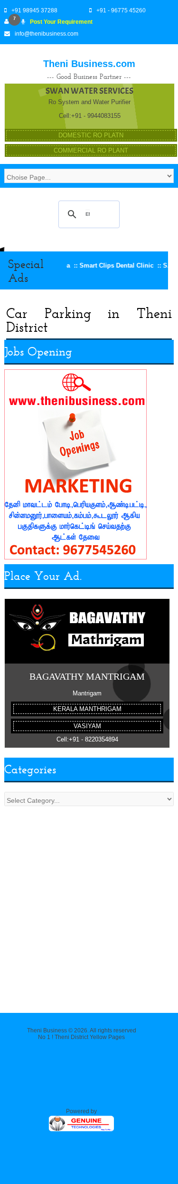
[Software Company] (81, 1130)
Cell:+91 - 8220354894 (87, 739)
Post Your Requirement (61, 22)
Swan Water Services (89, 91)
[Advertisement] (89, 905)
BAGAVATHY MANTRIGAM (87, 676)
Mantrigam (87, 693)
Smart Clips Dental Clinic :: (110, 265)
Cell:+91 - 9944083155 (90, 115)
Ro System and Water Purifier (89, 102)
